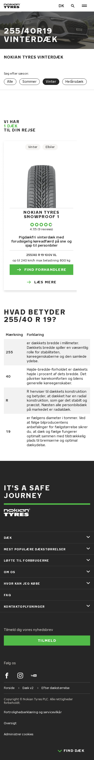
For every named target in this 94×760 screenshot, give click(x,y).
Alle (10, 81)
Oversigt (10, 723)
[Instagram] (20, 675)
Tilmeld (47, 640)
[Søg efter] (73, 6)
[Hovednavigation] (84, 6)
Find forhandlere (45, 269)
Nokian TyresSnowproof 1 (41, 214)
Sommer (29, 81)
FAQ (7, 595)
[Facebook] (6, 675)
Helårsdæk (74, 81)
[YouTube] (33, 675)
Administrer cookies (18, 734)
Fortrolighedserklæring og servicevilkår (33, 712)
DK (61, 5)
